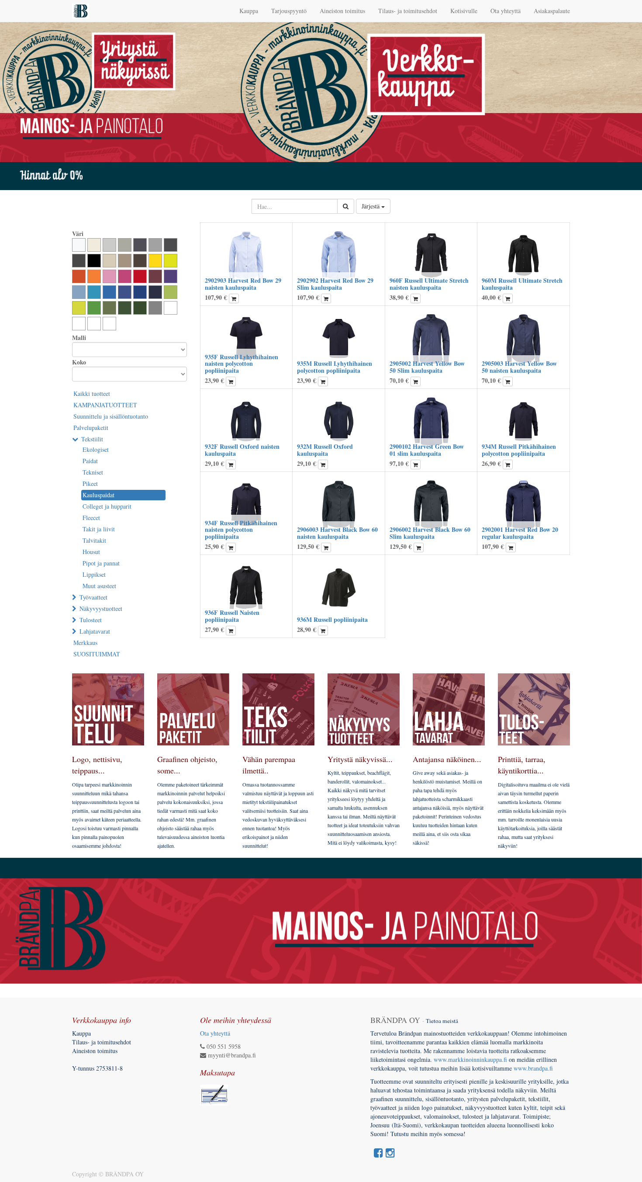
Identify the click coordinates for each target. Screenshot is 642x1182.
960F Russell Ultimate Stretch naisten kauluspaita (429, 283)
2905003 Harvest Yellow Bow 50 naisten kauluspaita (519, 366)
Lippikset (94, 574)
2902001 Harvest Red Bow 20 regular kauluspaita (520, 533)
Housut (91, 552)
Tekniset (93, 472)
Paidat (90, 461)
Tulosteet (90, 620)
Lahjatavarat (94, 631)
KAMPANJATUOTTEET (105, 405)
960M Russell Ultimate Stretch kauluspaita (522, 283)
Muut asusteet (99, 586)
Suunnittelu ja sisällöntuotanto (110, 416)
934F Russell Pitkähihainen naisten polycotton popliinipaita (241, 529)
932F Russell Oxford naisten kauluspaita (242, 450)
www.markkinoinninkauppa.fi (470, 1059)
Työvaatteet (93, 597)
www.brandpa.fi (534, 1068)
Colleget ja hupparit (107, 506)
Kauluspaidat (98, 495)
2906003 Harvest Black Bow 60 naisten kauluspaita (337, 533)
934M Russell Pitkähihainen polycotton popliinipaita (519, 450)
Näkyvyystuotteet (100, 608)
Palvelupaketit (90, 427)
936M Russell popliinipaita (332, 619)
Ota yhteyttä (215, 1033)
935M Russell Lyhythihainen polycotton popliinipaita (334, 366)
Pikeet (90, 483)
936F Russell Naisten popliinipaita (232, 616)
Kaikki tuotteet (91, 393)
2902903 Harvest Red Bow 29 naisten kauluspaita (243, 283)
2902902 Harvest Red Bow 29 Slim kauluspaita (335, 283)
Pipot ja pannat (101, 563)
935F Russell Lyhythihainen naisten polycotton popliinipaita (241, 363)
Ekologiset (96, 449)
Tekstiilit (92, 439)
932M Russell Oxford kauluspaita (325, 450)
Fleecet (91, 517)
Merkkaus (85, 642)
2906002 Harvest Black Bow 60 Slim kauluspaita (430, 533)
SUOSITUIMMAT (96, 654)
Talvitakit (94, 540)
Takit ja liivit (99, 529)
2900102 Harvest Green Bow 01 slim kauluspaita (427, 450)
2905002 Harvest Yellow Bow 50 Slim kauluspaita (427, 366)
